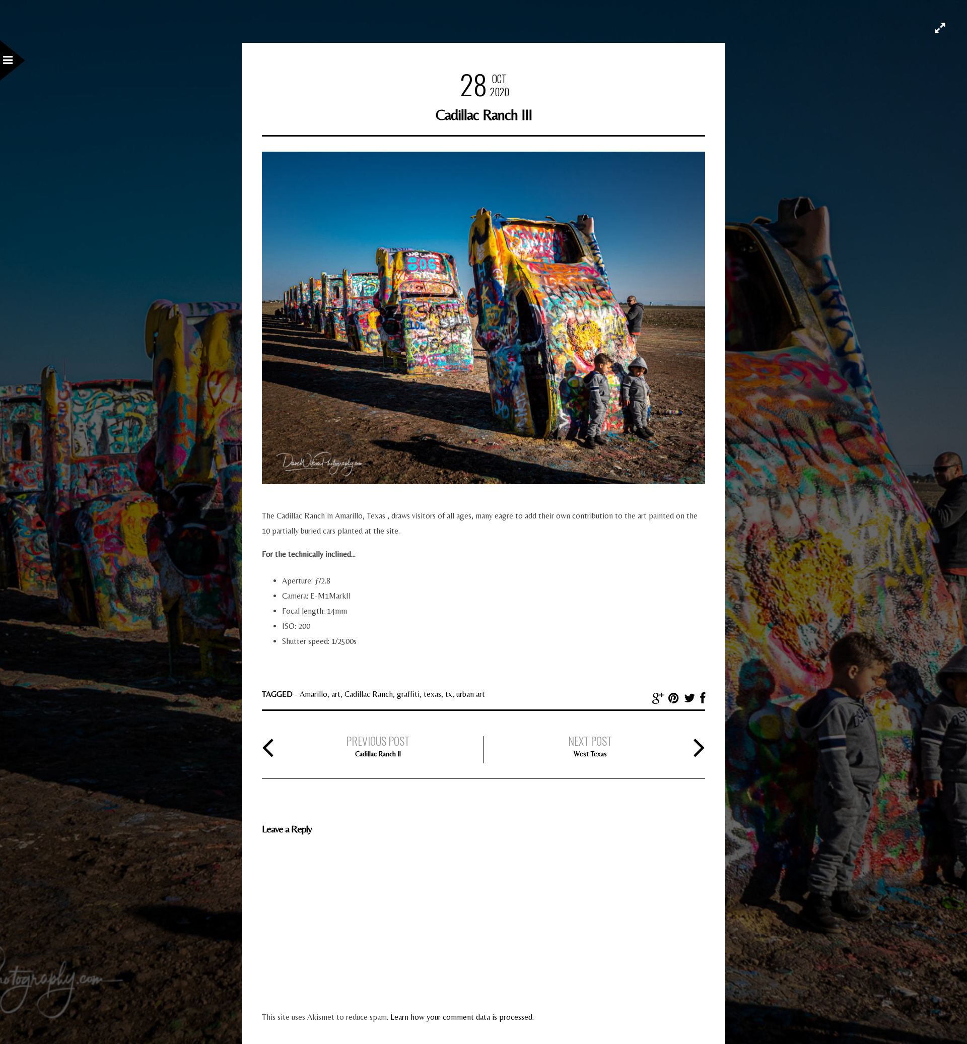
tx (448, 694)
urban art (470, 694)
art (335, 694)
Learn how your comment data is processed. (462, 1017)
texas (432, 694)
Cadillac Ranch (368, 694)
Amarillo (313, 694)
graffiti (408, 694)
